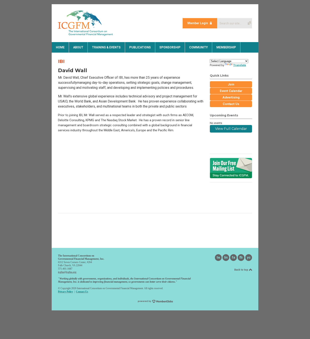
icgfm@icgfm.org (67, 272)
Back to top (241, 269)
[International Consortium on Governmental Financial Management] (85, 35)
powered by (145, 301)
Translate (239, 65)
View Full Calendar (231, 129)
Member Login (197, 23)
